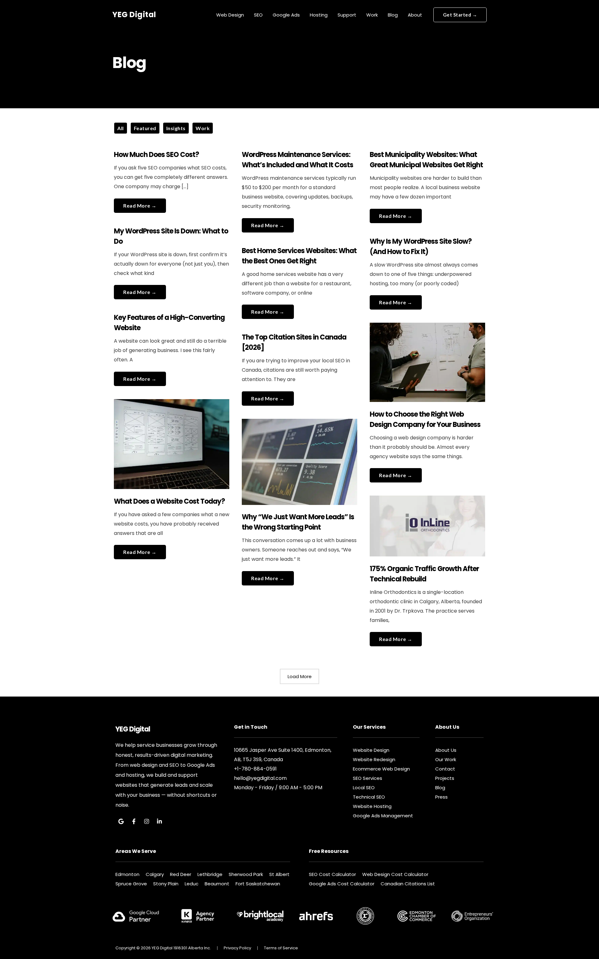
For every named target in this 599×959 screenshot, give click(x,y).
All (120, 128)
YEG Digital (134, 14)
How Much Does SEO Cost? (156, 154)
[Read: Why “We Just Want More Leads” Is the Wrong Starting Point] (299, 458)
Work (203, 128)
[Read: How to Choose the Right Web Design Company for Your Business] (427, 358)
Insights (176, 128)
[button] (460, 14)
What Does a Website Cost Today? (169, 501)
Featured (145, 128)
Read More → (140, 203)
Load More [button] (300, 676)
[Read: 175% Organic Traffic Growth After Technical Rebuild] (427, 522)
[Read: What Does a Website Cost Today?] (171, 440)
